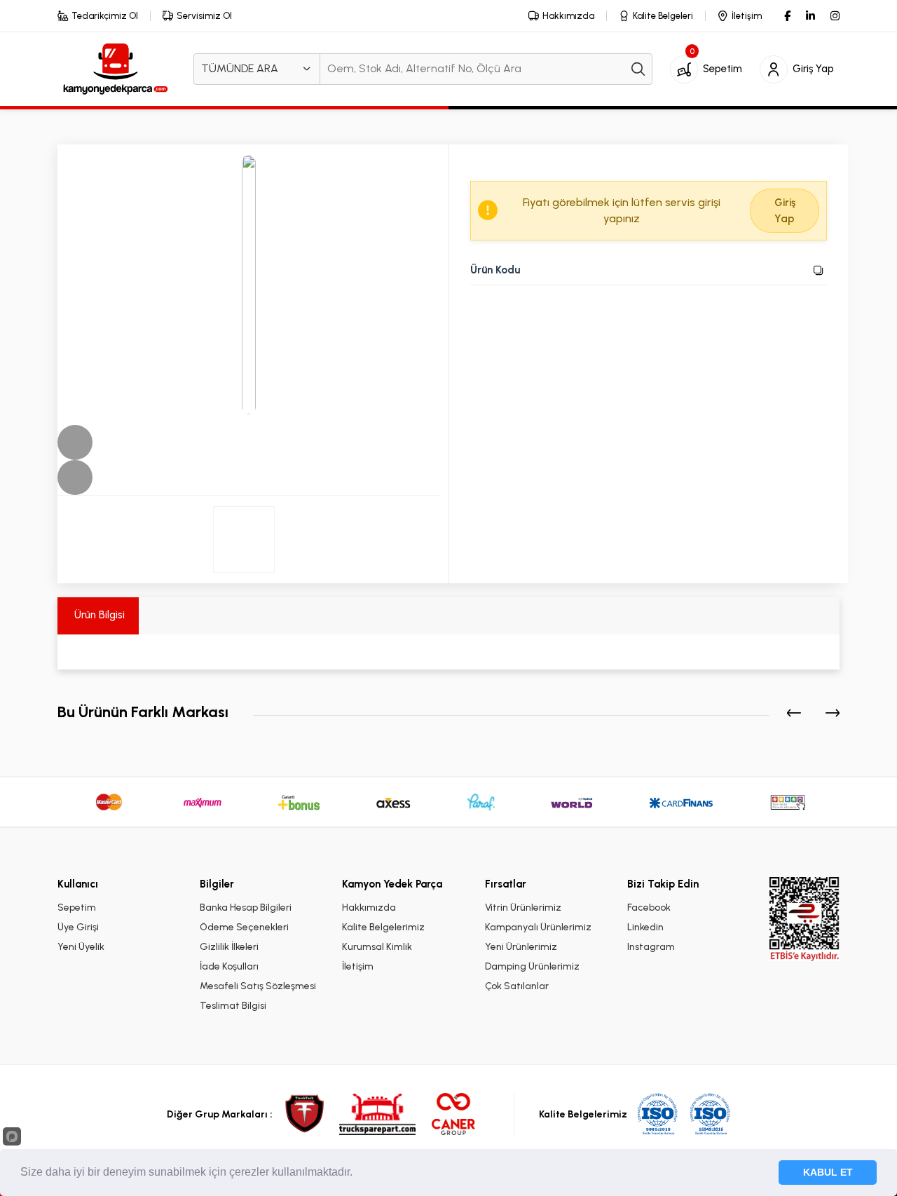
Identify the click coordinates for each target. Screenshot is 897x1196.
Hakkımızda (369, 907)
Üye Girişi (78, 927)
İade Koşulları (229, 966)
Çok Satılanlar (517, 986)
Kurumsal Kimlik (377, 947)
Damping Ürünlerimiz (532, 966)
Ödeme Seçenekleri (244, 927)
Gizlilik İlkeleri (229, 947)
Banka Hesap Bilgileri (246, 907)
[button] (75, 442)
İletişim (358, 966)
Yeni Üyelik (80, 947)
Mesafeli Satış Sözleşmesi (258, 986)
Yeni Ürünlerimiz (521, 947)
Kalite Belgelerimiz (383, 927)
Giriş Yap (784, 210)
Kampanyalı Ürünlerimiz (538, 927)
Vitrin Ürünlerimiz (523, 907)
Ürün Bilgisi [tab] (98, 615)
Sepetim (76, 907)
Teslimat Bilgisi (233, 1006)
